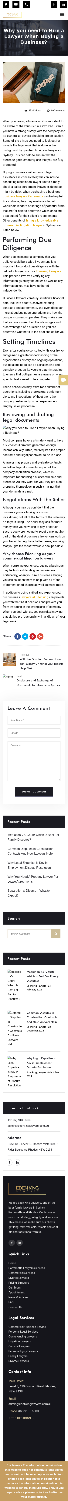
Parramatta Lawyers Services (26, 1268)
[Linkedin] (63, 4)
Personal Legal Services (23, 1331)
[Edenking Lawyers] (12, 14)
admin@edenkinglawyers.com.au (28, 1125)
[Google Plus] (40, 636)
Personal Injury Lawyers (23, 1351)
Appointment (16, 1292)
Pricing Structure (18, 1282)
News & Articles (18, 1297)
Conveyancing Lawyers (22, 1336)
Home (12, 1263)
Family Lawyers (18, 1356)
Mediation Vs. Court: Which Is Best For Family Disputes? (43, 976)
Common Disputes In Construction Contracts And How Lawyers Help (42, 1017)
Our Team (14, 1287)
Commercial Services (21, 1273)
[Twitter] (25, 636)
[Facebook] (54, 4)
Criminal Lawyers (19, 1346)
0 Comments (58, 110)
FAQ (11, 1302)
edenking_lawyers (36, 985)
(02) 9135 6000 (21, 1120)
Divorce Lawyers (18, 1278)
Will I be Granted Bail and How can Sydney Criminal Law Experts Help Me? (41, 664)
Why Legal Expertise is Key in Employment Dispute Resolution (41, 1063)
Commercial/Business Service (27, 1327)
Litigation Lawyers (19, 1341)
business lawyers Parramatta (23, 196)
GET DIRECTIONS (20, 1418)
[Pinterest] (32, 636)
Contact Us (15, 1307)
